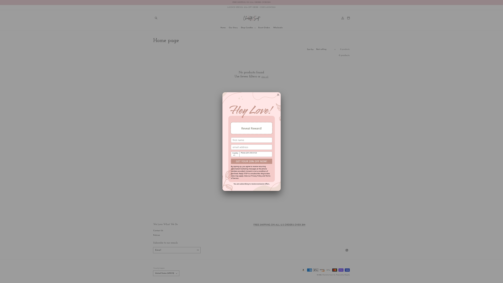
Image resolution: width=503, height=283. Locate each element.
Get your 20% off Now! (251, 161)
